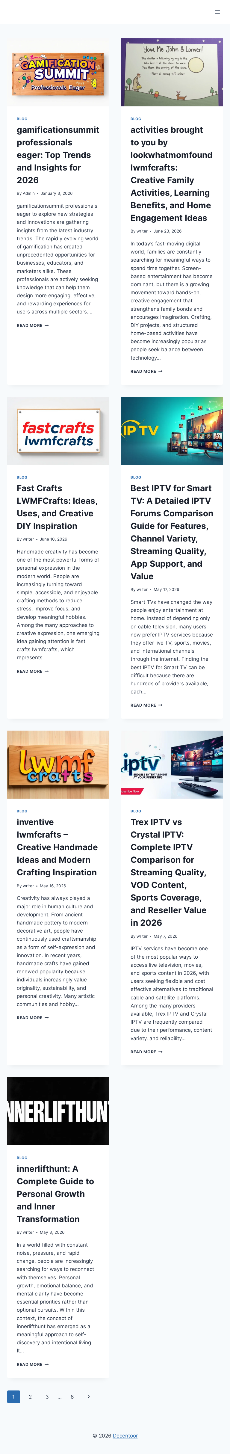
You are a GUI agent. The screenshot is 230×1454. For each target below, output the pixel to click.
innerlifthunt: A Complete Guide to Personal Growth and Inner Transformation (55, 1194)
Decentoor (125, 1436)
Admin (29, 193)
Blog (22, 119)
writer (142, 231)
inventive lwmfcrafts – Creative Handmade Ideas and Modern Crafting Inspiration (57, 847)
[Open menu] (217, 11)
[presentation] (58, 72)
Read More (33, 325)
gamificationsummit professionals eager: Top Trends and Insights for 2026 (58, 155)
